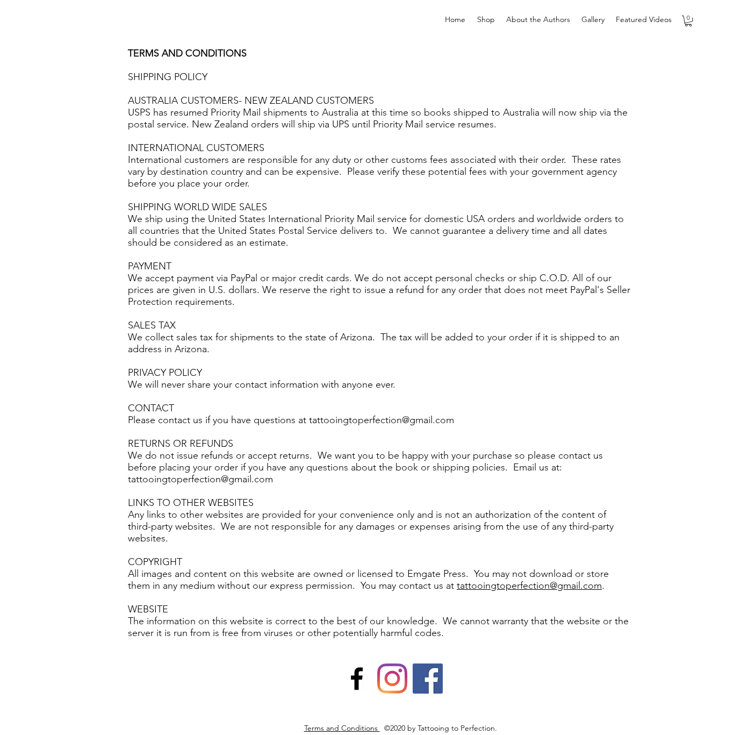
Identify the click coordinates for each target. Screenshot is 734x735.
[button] (688, 21)
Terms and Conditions (342, 728)
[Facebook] (357, 678)
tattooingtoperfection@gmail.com (381, 420)
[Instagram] (392, 678)
